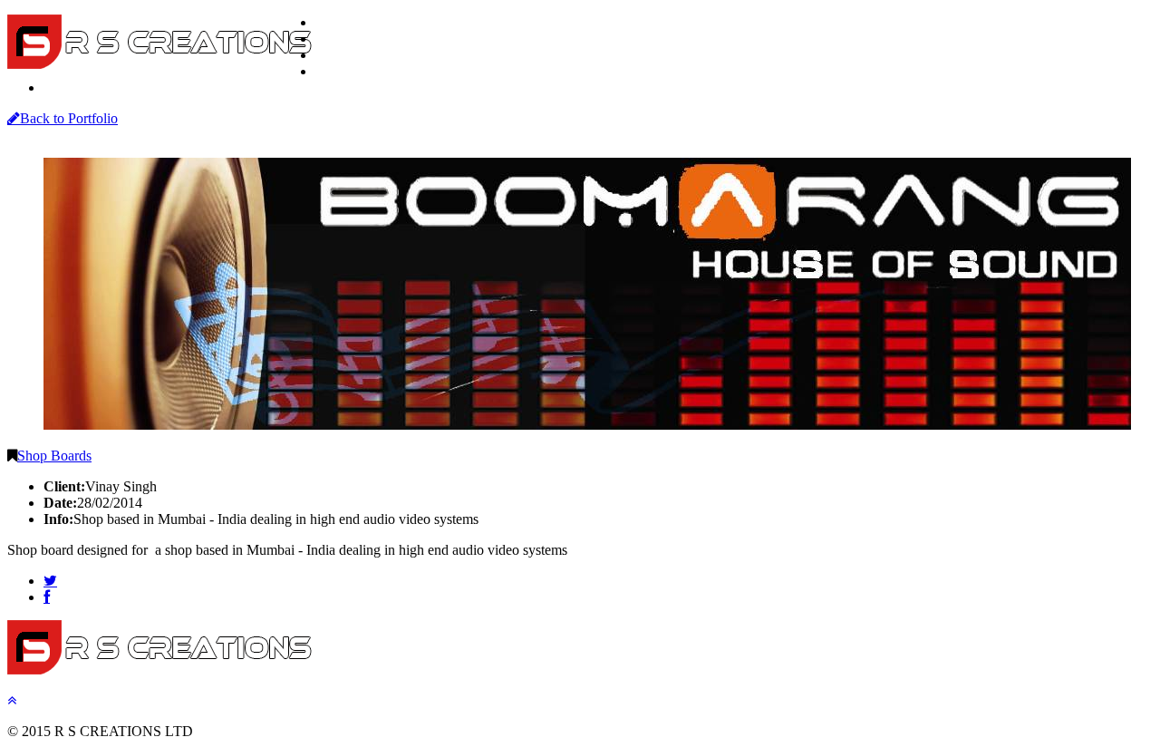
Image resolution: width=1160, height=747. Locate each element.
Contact (69, 88)
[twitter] (50, 580)
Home (335, 23)
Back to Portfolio (69, 118)
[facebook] (47, 597)
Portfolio (342, 55)
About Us (344, 39)
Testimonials (354, 71)
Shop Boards (54, 455)
